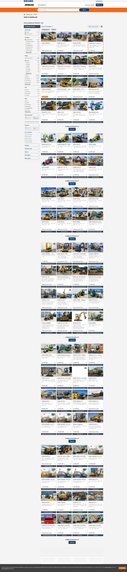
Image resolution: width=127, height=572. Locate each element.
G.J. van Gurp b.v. (64, 411)
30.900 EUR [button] (92, 151)
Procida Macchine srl (64, 52)
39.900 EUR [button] (60, 119)
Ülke (26, 98)
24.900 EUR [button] (45, 151)
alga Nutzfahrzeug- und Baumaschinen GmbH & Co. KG (99, 231)
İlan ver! (100, 5)
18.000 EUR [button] (76, 362)
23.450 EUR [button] (45, 73)
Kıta (26, 87)
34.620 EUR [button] (92, 487)
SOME (95, 76)
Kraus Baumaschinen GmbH (48, 122)
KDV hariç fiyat (28, 115)
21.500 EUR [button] (45, 510)
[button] (32, 26)
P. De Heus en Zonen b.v (48, 512)
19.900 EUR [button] (92, 119)
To (33, 127)
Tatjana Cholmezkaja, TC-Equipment (64, 263)
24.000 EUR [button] (76, 151)
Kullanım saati (28, 148)
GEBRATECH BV (80, 434)
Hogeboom (64, 466)
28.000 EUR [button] (76, 385)
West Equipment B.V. (80, 411)
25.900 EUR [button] (60, 206)
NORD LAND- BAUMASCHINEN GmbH (64, 286)
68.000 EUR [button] (45, 408)
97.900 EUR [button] (76, 284)
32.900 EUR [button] (92, 362)
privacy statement (5, 568)
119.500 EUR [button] (92, 463)
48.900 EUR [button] (60, 175)
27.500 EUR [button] (60, 463)
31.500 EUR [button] (76, 408)
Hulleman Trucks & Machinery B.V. (48, 434)
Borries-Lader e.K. (95, 177)
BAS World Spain (95, 52)
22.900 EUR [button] (45, 362)
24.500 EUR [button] (76, 175)
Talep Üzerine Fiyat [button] (47, 50)
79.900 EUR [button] (92, 284)
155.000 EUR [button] (45, 431)
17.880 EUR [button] (76, 431)
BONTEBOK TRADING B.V (64, 512)
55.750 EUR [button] (92, 385)
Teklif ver (44, 96)
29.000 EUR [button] (60, 385)
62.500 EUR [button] (92, 330)
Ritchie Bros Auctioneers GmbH (48, 99)
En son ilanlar (28, 132)
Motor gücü (28, 158)
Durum (26, 151)
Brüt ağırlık (27, 155)
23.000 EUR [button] (76, 463)
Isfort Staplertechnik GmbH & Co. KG (96, 122)
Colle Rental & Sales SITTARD (48, 535)
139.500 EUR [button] (60, 487)
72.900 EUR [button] (76, 119)
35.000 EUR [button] (92, 96)
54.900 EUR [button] (45, 119)
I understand (122, 568)
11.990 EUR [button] (45, 261)
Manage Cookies (108, 567)
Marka (26, 55)
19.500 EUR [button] (60, 408)
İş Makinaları (29, 14)
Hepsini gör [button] (29, 52)
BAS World (80, 466)
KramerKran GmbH (48, 332)
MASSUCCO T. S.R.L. (48, 52)
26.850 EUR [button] (92, 229)
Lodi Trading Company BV (96, 411)
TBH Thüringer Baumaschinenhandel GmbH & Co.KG (99, 364)
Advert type (28, 29)
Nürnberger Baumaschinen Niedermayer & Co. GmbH (67, 122)
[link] (48, 37)
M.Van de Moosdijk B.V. (95, 512)
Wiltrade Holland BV (96, 434)
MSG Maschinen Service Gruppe (95, 387)
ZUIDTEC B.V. (79, 512)
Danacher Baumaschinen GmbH (80, 177)
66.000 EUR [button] (60, 284)
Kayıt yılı (27, 125)
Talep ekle (72, 129)
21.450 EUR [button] (92, 50)
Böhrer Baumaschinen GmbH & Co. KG (80, 122)
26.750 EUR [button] (60, 510)
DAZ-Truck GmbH (64, 99)
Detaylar (27, 145)
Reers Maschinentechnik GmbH (64, 177)
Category (27, 37)
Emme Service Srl (80, 52)
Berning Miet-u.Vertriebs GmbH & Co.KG (96, 99)
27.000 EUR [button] (60, 50)
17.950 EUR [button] (92, 510)
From (26, 127)
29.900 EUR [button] (60, 151)
